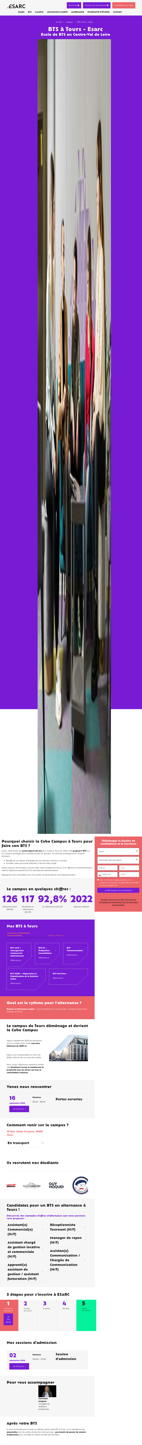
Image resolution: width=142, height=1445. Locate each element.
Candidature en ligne (123, 5)
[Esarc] (16, 6)
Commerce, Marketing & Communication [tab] (18, 934)
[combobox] (100, 875)
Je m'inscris (18, 1109)
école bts (17, 851)
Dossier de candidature (95, 5)
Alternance (77, 12)
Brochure (73, 5)
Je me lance (8, 1319)
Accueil (59, 22)
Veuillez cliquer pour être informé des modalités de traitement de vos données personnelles (118, 902)
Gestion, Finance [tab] (55, 935)
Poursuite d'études (99, 12)
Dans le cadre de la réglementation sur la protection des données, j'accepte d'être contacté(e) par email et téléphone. (119, 882)
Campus (69, 22)
